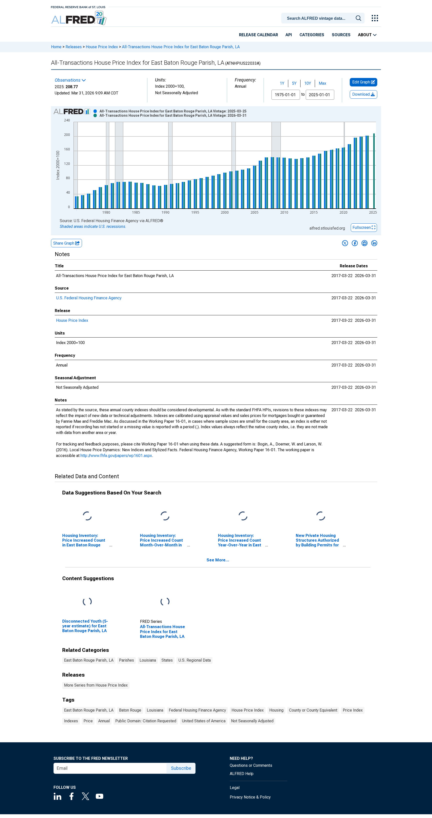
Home (56, 46)
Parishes (126, 660)
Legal (235, 787)
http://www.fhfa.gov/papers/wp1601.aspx (116, 455)
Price (88, 721)
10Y (307, 83)
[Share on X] (345, 243)
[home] (79, 18)
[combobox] (323, 18)
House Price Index (102, 46)
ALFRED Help (242, 773)
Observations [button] (68, 80)
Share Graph (64, 243)
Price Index (353, 710)
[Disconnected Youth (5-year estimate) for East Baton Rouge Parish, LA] (87, 601)
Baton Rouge (130, 710)
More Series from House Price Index (96, 685)
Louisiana (148, 660)
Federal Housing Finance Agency (197, 710)
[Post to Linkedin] (374, 243)
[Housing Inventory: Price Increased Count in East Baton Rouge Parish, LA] (87, 516)
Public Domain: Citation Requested (145, 721)
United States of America (204, 721)
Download (361, 94)
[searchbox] (323, 18)
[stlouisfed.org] (78, 6)
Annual (104, 721)
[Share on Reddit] (365, 243)
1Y (282, 83)
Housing (276, 710)
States (167, 660)
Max (322, 83)
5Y (294, 83)
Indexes (71, 721)
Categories (312, 34)
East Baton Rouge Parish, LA (89, 660)
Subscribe (181, 768)
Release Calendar (258, 34)
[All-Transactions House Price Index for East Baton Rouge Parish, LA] (165, 601)
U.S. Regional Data (194, 660)
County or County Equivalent (313, 710)
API (289, 34)
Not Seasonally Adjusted (252, 721)
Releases (74, 46)
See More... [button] (217, 560)
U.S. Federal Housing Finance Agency (89, 298)
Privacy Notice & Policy (250, 797)
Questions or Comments (251, 765)
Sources (341, 34)
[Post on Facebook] (355, 243)
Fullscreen (362, 227)
